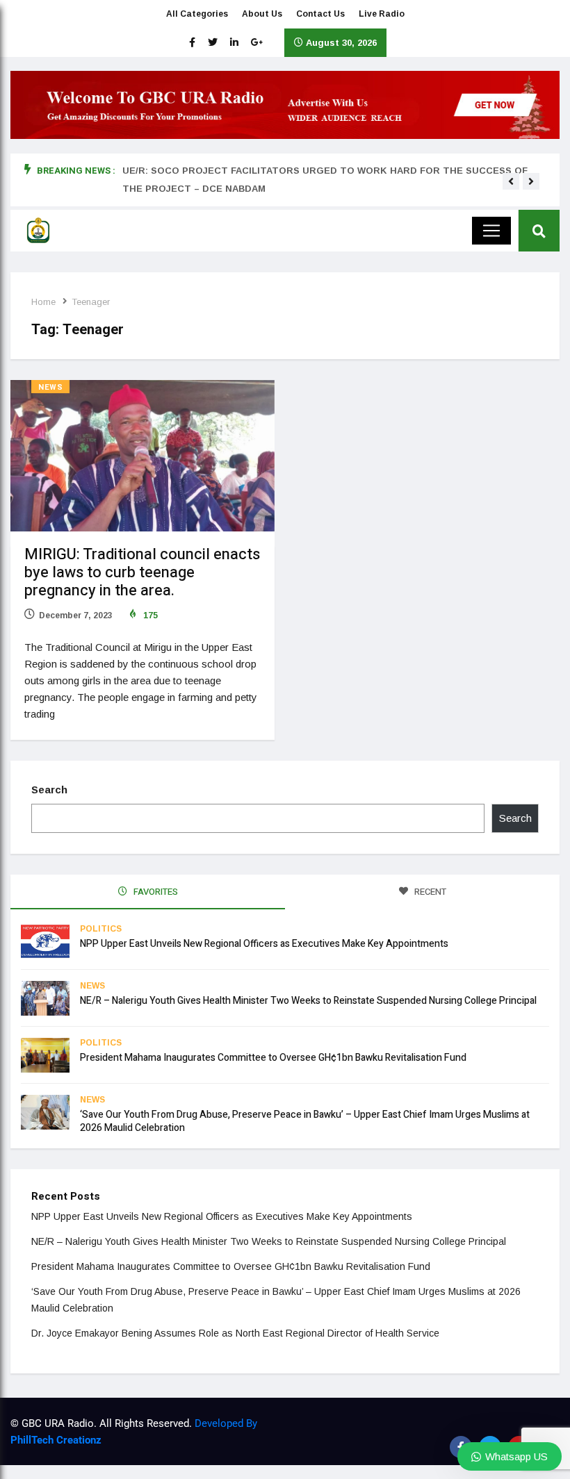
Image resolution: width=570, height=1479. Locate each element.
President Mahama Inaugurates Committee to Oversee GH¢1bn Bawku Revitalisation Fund (273, 1057)
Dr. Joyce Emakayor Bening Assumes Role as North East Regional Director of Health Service (235, 1333)
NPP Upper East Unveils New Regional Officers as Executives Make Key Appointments (264, 943)
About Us (262, 14)
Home (43, 302)
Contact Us (320, 14)
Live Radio (382, 14)
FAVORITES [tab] (154, 891)
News (50, 387)
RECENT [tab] (429, 891)
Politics (101, 929)
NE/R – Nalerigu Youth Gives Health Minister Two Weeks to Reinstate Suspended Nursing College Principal (308, 1000)
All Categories (197, 14)
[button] (511, 181)
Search (49, 789)
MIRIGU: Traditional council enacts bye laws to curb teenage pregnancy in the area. (142, 572)
